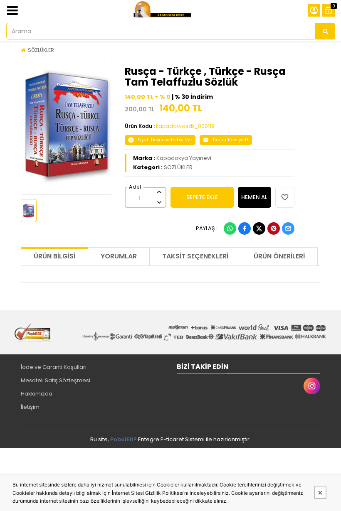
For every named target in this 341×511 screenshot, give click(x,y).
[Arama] (325, 31)
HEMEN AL (254, 197)
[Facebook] (244, 228)
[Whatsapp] (230, 228)
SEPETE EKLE (202, 197)
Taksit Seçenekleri (195, 256)
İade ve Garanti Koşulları (53, 367)
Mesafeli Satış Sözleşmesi (55, 380)
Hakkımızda (36, 394)
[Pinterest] (273, 228)
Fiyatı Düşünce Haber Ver (165, 140)
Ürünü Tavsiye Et (231, 140)
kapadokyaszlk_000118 (185, 126)
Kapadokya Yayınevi (183, 158)
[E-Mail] (288, 228)
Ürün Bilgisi (54, 256)
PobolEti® (123, 439)
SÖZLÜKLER (41, 50)
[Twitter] (259, 228)
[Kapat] (320, 492)
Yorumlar (119, 256)
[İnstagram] (312, 386)
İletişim (30, 407)
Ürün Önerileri (279, 256)
